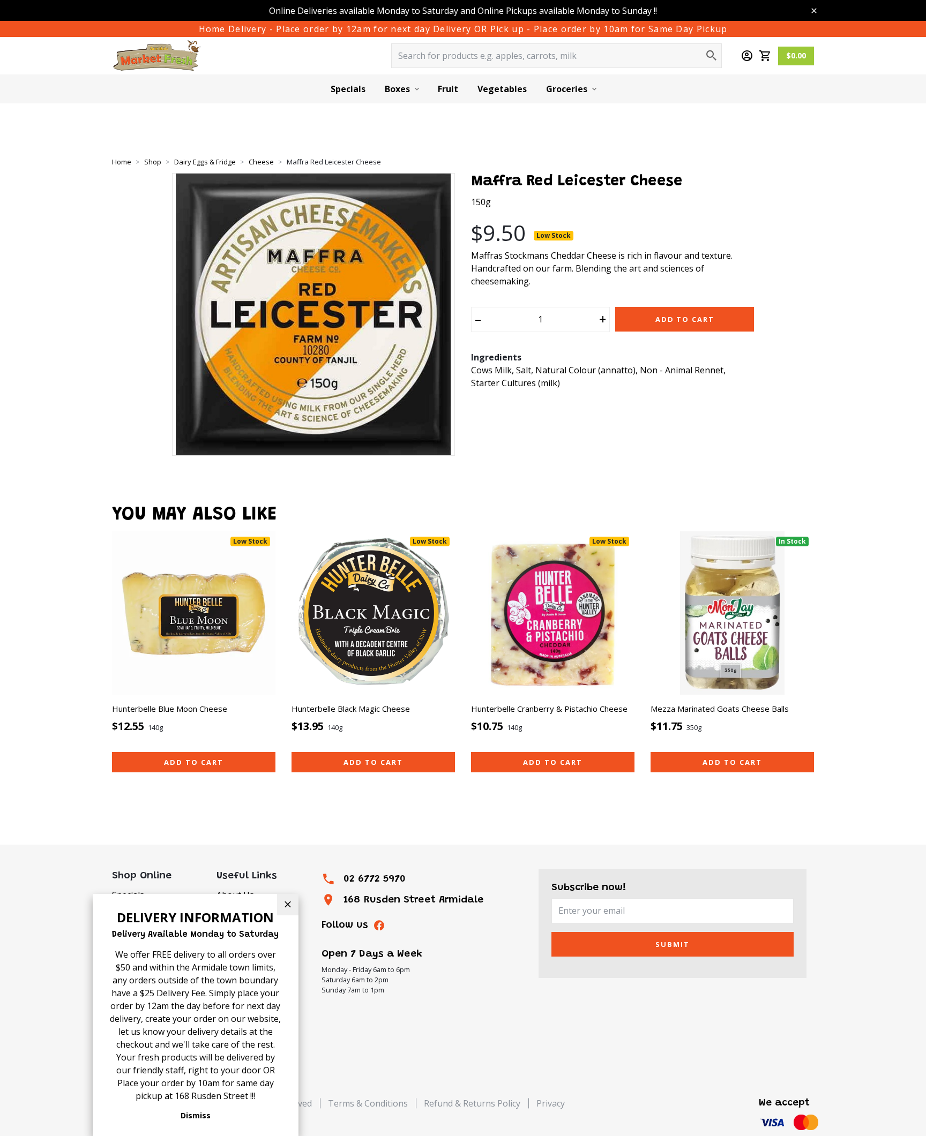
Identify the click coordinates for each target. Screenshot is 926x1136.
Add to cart (193, 762)
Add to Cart (684, 319)
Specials (348, 89)
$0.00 (796, 55)
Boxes (397, 89)
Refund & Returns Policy (472, 1103)
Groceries (566, 89)
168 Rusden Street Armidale (413, 900)
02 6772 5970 (374, 879)
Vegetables (502, 89)
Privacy (550, 1103)
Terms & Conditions (368, 1103)
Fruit (448, 89)
